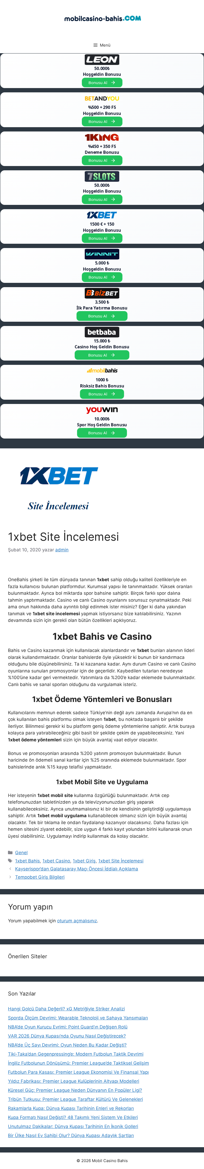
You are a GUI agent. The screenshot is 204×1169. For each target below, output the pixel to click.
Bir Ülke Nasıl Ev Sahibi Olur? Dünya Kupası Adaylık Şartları (71, 1135)
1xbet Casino (56, 861)
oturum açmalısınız (77, 920)
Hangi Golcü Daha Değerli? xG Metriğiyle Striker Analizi (66, 1008)
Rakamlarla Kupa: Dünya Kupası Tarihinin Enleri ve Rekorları (71, 1108)
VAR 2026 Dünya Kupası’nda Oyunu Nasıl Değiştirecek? (67, 1036)
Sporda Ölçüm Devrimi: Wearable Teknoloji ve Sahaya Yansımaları (78, 1018)
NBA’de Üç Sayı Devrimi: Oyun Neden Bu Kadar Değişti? (67, 1045)
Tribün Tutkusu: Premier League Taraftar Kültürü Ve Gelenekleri (75, 1099)
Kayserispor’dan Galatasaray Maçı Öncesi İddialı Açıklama (76, 868)
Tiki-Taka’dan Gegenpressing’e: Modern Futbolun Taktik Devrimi (75, 1054)
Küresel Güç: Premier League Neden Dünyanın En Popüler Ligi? (75, 1090)
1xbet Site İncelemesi (120, 861)
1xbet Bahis (27, 861)
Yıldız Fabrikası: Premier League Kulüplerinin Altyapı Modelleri (73, 1081)
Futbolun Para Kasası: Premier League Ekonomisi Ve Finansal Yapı (78, 1072)
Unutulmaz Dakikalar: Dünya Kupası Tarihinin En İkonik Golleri (73, 1126)
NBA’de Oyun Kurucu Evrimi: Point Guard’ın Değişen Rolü (68, 1027)
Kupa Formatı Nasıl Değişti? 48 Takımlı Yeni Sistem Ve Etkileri (73, 1117)
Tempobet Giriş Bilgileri (40, 877)
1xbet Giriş (84, 861)
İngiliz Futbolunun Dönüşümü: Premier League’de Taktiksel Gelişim (78, 1063)
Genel (21, 852)
